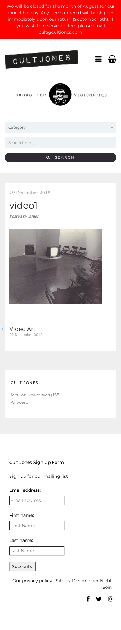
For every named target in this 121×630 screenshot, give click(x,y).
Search (62, 157)
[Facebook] (88, 599)
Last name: (21, 540)
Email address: (25, 490)
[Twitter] (99, 599)
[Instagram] (110, 599)
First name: (21, 515)
